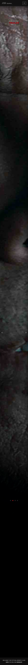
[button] (2, 332)
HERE (7, 662)
